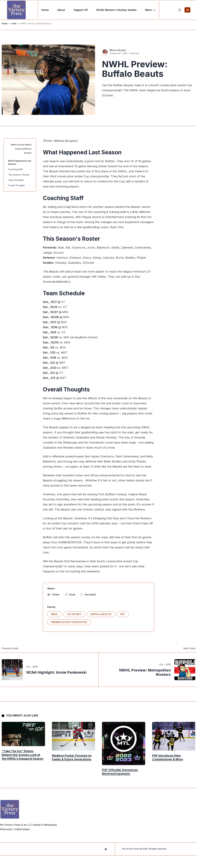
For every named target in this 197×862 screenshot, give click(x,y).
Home (45, 9)
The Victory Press (130, 848)
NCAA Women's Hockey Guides (116, 9)
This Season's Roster (18, 174)
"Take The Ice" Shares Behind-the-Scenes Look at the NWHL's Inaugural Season (22, 754)
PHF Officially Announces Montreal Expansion (120, 771)
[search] (180, 10)
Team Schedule (16, 180)
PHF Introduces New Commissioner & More (167, 757)
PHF (122, 614)
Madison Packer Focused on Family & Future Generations (72, 757)
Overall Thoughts (16, 185)
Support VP (81, 9)
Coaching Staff (15, 169)
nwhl (14, 23)
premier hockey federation (69, 622)
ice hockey (74, 614)
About (61, 9)
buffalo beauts (101, 614)
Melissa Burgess (117, 50)
